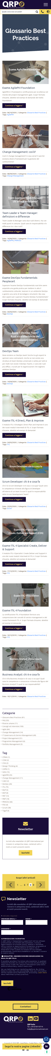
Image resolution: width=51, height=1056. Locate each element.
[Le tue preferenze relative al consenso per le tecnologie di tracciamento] (47, 1052)
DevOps (10, 314)
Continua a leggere (13, 105)
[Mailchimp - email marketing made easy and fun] (14, 990)
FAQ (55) (5, 720)
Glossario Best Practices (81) (13, 717)
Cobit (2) (5, 781)
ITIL (8, 444)
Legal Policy (24, 1043)
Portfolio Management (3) (12, 744)
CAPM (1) (5, 769)
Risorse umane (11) (10, 723)
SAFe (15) (5, 772)
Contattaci (25, 1006)
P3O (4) (5, 805)
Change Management (15, 176)
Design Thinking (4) (10, 766)
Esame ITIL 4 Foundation (16, 610)
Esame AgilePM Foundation (18, 87)
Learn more (42, 972)
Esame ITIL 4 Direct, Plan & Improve (23, 420)
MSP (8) (5, 793)
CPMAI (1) (6, 757)
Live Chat (46, 1039)
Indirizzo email (8, 919)
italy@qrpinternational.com (37, 1029)
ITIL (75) (5, 787)
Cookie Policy (33, 1043)
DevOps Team (10, 351)
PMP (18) (5, 799)
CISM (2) (5, 760)
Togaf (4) (5, 811)
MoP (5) (5, 790)
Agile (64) (6, 729)
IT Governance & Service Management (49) (19, 735)
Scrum (9, 508)
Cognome (5, 929)
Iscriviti (25, 852)
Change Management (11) (12, 778)
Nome (28, 919)
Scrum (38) (6, 808)
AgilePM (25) (7, 775)
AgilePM (10, 115)
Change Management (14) (12, 732)
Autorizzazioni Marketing (13, 939)
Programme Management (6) (13, 741)
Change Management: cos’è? (19, 151)
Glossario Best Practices (36, 113)
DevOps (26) (7, 784)
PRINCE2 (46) (7, 802)
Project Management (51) (12, 738)
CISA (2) (5, 763)
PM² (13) (5, 796)
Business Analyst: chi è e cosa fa (21, 674)
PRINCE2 (17, 240)
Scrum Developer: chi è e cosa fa (21, 481)
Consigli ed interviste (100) (12, 726)
